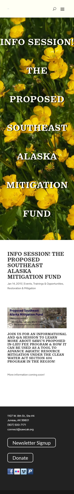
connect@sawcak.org (20, 429)
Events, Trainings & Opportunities (43, 283)
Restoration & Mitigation (21, 288)
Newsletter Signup (32, 443)
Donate (20, 457)
